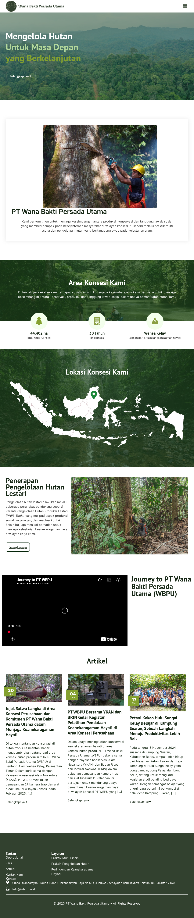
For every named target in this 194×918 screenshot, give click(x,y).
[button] (185, 6)
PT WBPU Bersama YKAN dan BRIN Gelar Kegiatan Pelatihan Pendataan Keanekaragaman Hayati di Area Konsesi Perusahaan (95, 722)
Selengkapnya (15, 802)
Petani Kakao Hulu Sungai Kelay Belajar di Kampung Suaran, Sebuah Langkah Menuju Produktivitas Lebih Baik (155, 728)
